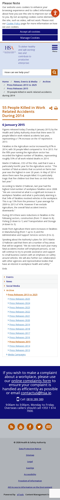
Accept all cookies (30, 31)
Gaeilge (30, 468)
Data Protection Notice (30, 448)
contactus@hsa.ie (36, 392)
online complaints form (31, 380)
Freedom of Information (30, 480)
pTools (20, 494)
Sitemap (30, 455)
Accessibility (30, 474)
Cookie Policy (13, 23)
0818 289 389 (34, 399)
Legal (30, 461)
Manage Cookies (30, 37)
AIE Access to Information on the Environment (30, 487)
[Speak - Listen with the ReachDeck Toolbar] (55, 13)
